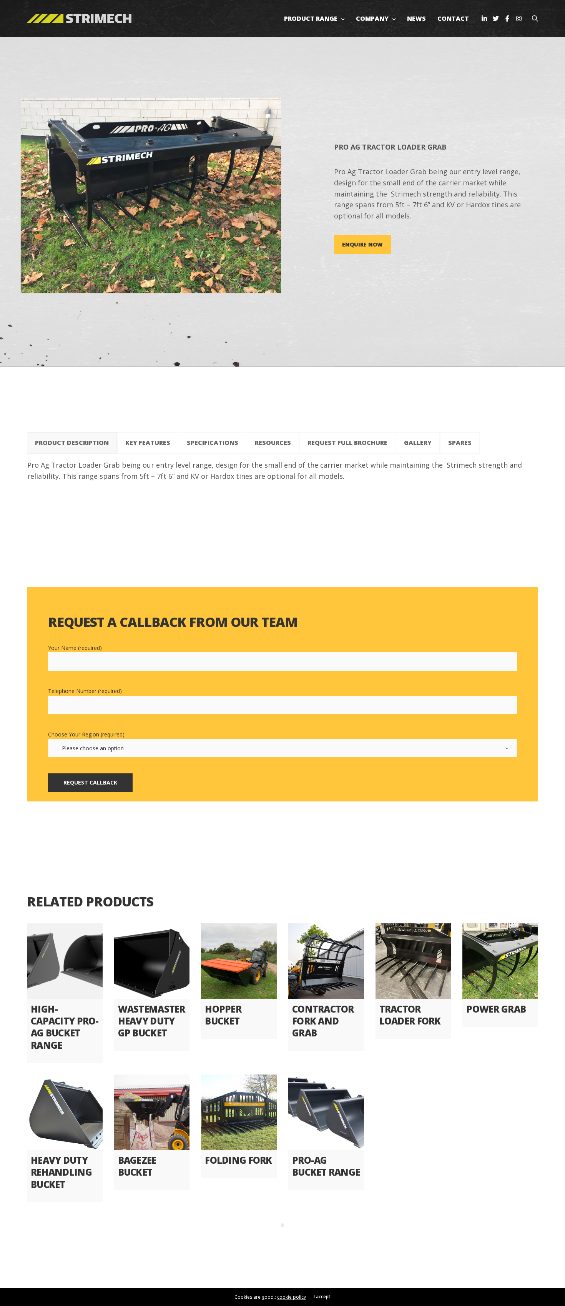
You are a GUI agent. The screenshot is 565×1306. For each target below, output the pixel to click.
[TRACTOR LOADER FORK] (413, 961)
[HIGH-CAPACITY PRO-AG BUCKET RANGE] (65, 961)
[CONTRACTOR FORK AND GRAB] (326, 961)
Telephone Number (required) (85, 691)
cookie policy (291, 1297)
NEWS (416, 18)
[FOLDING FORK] (239, 1112)
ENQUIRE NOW (362, 244)
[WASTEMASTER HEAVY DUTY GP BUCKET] (152, 961)
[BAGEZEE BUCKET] (152, 1112)
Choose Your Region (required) (86, 734)
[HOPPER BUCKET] (239, 961)
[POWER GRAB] (500, 961)
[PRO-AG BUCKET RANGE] (326, 1112)
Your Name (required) (75, 647)
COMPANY (372, 18)
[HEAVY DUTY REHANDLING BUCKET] (65, 1112)
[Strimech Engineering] (79, 18)
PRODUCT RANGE (310, 18)
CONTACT (453, 18)
